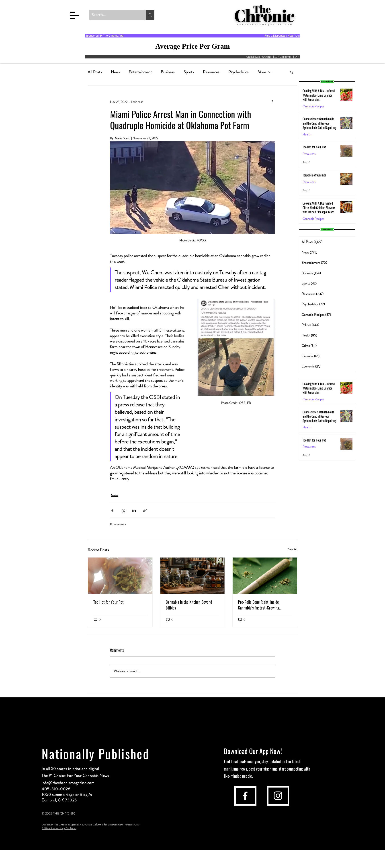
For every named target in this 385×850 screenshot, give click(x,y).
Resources (211, 72)
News (115, 72)
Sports (189, 72)
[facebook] (245, 796)
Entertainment (140, 72)
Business (168, 72)
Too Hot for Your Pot (108, 602)
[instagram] (278, 795)
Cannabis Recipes (313, 399)
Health (307, 134)
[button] (74, 15)
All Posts (95, 72)
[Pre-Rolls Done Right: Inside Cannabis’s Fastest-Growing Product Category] (265, 576)
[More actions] (272, 101)
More (262, 72)
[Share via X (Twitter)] (123, 510)
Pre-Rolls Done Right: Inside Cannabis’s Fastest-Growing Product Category (258, 605)
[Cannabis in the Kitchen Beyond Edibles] (192, 576)
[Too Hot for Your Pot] (120, 576)
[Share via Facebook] (112, 510)
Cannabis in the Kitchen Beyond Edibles (189, 605)
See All (292, 549)
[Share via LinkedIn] (134, 510)
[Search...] (150, 15)
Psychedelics (238, 72)
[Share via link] (145, 510)
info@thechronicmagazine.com (68, 783)
